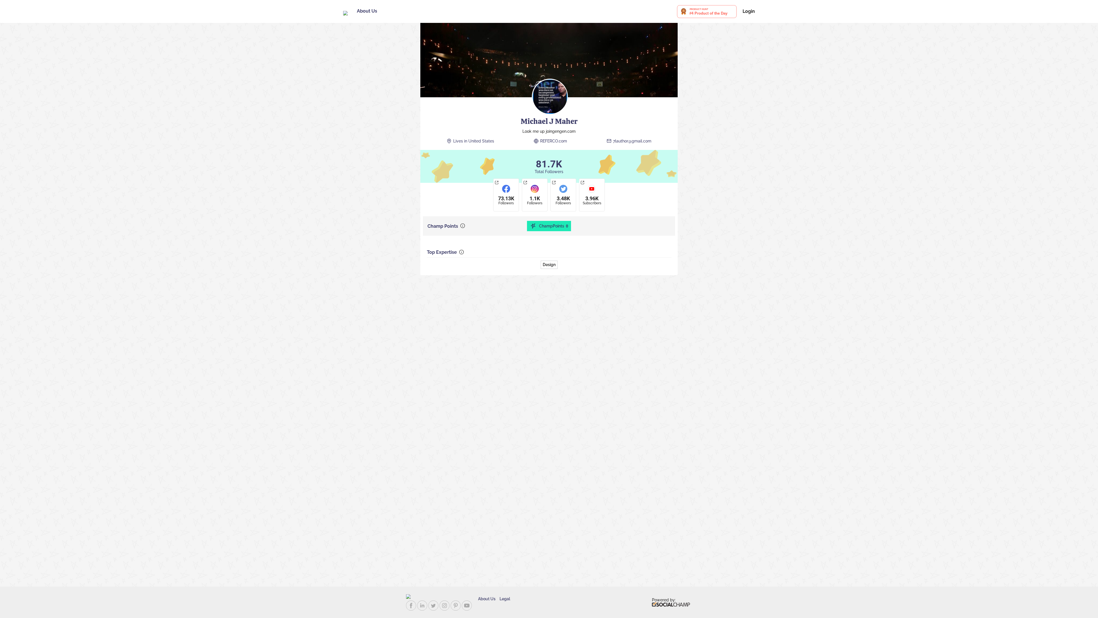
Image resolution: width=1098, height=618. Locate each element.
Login (749, 11)
